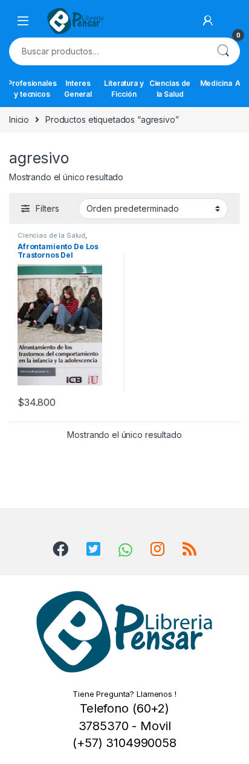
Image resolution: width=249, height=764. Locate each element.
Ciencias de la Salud (169, 89)
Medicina (216, 83)
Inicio (19, 119)
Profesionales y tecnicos (32, 89)
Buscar (223, 51)
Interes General (78, 89)
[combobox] (107, 51)
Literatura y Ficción (123, 89)
